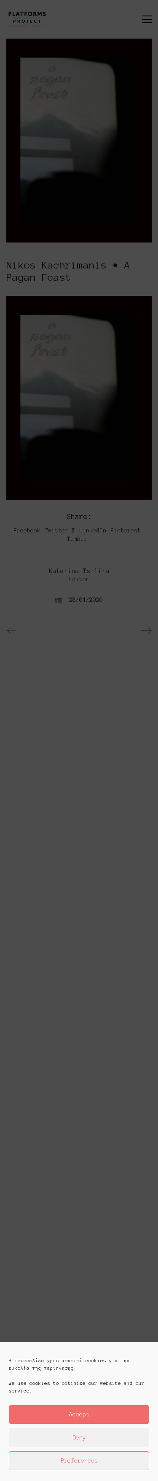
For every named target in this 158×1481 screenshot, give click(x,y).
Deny (79, 1437)
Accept (79, 1414)
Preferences (79, 1461)
